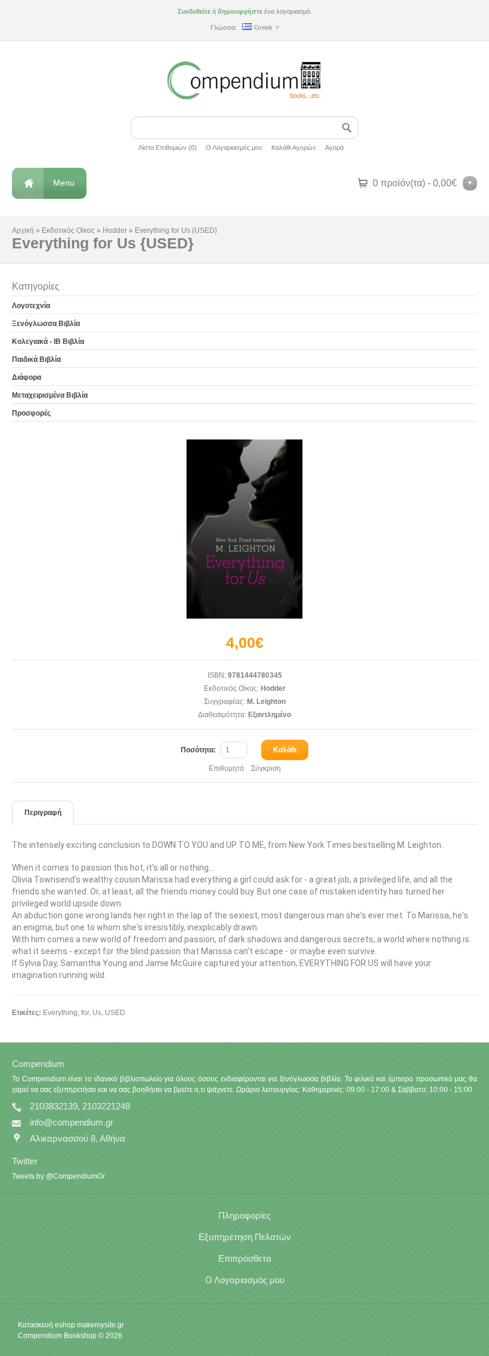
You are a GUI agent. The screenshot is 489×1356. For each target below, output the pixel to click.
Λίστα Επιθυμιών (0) (167, 147)
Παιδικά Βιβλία (36, 359)
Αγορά (334, 147)
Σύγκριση (266, 768)
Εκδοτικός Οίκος (68, 230)
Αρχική (23, 230)
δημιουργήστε (240, 11)
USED (115, 1012)
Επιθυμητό (226, 768)
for (85, 1012)
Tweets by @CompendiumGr (58, 1176)
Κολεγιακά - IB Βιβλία (48, 341)
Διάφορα (26, 377)
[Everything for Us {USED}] (244, 529)
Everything (60, 1012)
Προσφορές (31, 413)
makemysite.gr (100, 1325)
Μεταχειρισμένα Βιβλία (50, 395)
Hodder (115, 230)
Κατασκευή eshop (46, 1325)
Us (96, 1012)
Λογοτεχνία (31, 306)
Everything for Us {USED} (176, 230)
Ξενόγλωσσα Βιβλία (46, 323)
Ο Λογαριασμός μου (234, 147)
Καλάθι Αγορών (293, 147)
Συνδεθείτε (194, 11)
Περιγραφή (42, 812)
